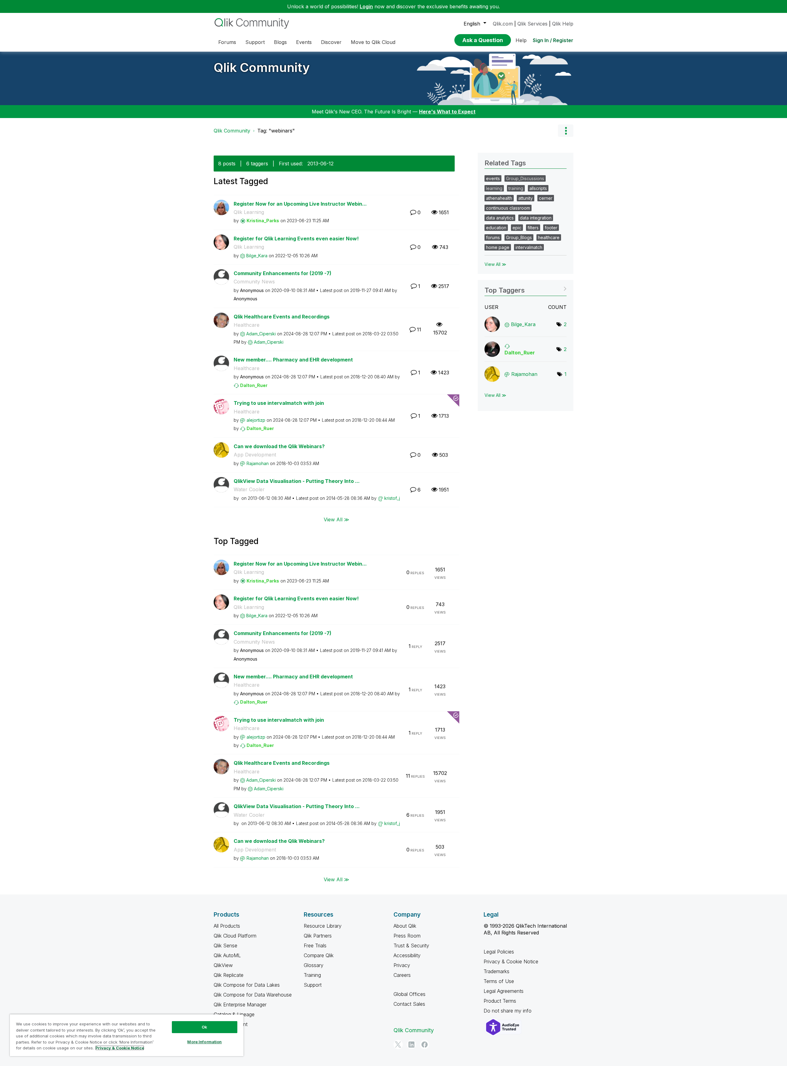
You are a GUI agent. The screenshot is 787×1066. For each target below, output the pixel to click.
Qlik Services (532, 24)
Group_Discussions (525, 178)
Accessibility (407, 955)
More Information (204, 1041)
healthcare (549, 237)
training (515, 188)
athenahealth (499, 198)
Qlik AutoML (227, 955)
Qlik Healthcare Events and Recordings (282, 317)
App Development (255, 455)
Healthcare (246, 325)
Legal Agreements (504, 991)
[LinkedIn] (411, 1044)
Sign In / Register (553, 40)
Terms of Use (499, 981)
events (493, 178)
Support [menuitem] (255, 42)
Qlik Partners (318, 936)
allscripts (538, 188)
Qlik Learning (249, 212)
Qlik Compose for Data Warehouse (253, 995)
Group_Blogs (519, 237)
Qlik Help (562, 24)
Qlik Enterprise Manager (240, 1004)
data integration (536, 217)
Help (521, 40)
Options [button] (565, 130)
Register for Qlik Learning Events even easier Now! (296, 238)
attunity (525, 198)
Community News (254, 281)
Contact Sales (409, 1004)
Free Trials (315, 945)
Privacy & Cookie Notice (511, 961)
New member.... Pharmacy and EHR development (293, 360)
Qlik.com (503, 24)
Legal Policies (499, 952)
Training (312, 975)
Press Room (407, 936)
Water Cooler (249, 489)
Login (366, 6)
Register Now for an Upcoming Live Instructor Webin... (300, 204)
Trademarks (496, 971)
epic (516, 227)
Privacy (402, 965)
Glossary (313, 965)
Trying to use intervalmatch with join (279, 403)
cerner (545, 198)
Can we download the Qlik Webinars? (279, 446)
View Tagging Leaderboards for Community (525, 288)
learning (494, 188)
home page (497, 247)
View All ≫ (336, 519)
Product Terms (500, 1001)
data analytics (500, 217)
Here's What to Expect (447, 112)
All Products (227, 926)
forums (493, 237)
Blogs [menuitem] (280, 42)
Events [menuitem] (304, 42)
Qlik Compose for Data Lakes (247, 985)
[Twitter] (398, 1044)
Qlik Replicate (228, 975)
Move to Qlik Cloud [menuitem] (373, 42)
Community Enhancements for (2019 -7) (282, 273)
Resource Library (323, 926)
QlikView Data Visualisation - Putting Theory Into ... (297, 481)
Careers (402, 975)
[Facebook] (424, 1044)
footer (551, 227)
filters (533, 227)
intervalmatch (529, 247)
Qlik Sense (225, 945)
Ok (204, 1027)
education (496, 227)
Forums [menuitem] (227, 42)
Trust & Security (411, 945)
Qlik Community (262, 67)
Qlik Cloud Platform (235, 936)
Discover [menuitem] (331, 42)
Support (313, 985)
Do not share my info (508, 1011)
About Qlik (405, 926)
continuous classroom (508, 208)
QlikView (223, 965)
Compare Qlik (319, 955)
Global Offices (409, 994)
